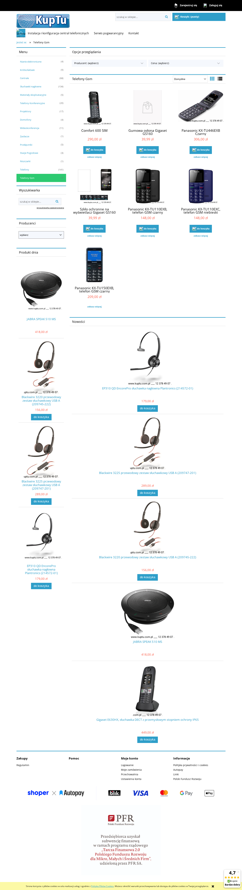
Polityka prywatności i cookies (190, 765)
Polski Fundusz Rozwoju (187, 779)
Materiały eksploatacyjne (33, 94)
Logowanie (127, 765)
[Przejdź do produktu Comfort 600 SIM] (94, 108)
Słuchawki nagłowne (30, 86)
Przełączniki (26, 144)
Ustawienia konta (131, 779)
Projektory (25, 111)
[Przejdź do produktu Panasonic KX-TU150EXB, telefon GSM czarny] (94, 265)
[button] (94, 157)
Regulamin (22, 765)
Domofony (25, 119)
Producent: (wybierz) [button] (86, 63)
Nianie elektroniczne (30, 61)
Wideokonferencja (29, 128)
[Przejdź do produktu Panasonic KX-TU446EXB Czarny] (200, 108)
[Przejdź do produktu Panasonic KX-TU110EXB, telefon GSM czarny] (147, 186)
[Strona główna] (43, 20)
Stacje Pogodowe (29, 152)
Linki (176, 774)
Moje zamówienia (131, 769)
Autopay (178, 769)
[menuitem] (58, 33)
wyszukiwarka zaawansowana (50, 207)
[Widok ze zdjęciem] (212, 78)
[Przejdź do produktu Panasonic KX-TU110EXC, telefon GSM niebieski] (200, 186)
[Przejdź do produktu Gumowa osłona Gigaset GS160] (147, 108)
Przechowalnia (129, 774)
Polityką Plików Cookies (102, 886)
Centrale (24, 78)
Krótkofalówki (27, 70)
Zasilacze (24, 136)
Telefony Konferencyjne (32, 103)
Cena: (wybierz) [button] (160, 63)
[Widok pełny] (220, 78)
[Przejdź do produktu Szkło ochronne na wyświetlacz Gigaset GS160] (94, 186)
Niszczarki (25, 161)
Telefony (24, 169)
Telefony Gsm (27, 178)
